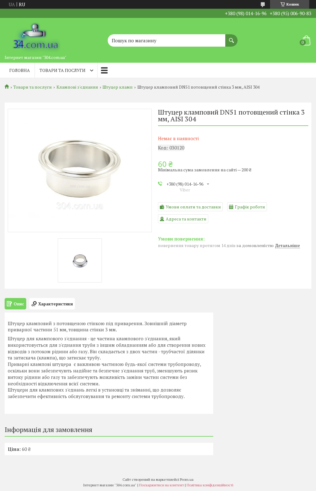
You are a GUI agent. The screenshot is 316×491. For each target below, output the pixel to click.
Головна (19, 70)
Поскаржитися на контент (161, 485)
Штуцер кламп (117, 87)
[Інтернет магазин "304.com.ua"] (35, 35)
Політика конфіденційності (210, 485)
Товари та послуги (62, 70)
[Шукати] (231, 37)
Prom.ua (186, 479)
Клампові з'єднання (77, 87)
